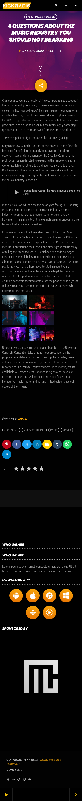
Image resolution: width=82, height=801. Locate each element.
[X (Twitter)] (8, 779)
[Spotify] (24, 779)
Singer (67, 430)
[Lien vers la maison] (17, 6)
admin (22, 419)
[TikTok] (19, 779)
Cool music (11, 430)
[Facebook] (35, 779)
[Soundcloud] (29, 779)
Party (53, 430)
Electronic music (41, 17)
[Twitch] (13, 779)
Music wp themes (34, 430)
